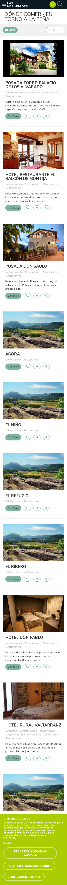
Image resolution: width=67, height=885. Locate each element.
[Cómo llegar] (37, 116)
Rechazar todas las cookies (30, 853)
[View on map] (46, 116)
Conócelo (13, 116)
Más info (7, 843)
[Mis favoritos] (52, 4)
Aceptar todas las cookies (29, 865)
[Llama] (27, 116)
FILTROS (56, 30)
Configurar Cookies (24, 876)
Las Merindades (17, 4)
